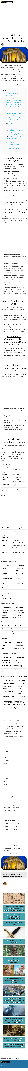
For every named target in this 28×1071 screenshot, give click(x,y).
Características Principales (12, 93)
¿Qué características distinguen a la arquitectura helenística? (13, 148)
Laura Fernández (8, 44)
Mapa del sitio (4, 1065)
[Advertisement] (14, 19)
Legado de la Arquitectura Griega (14, 111)
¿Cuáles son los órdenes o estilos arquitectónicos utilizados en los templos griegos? (15, 132)
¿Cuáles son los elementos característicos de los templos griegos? (14, 138)
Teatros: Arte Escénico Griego (13, 100)
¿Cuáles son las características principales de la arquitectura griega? (15, 119)
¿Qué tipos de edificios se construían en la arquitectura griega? (14, 126)
